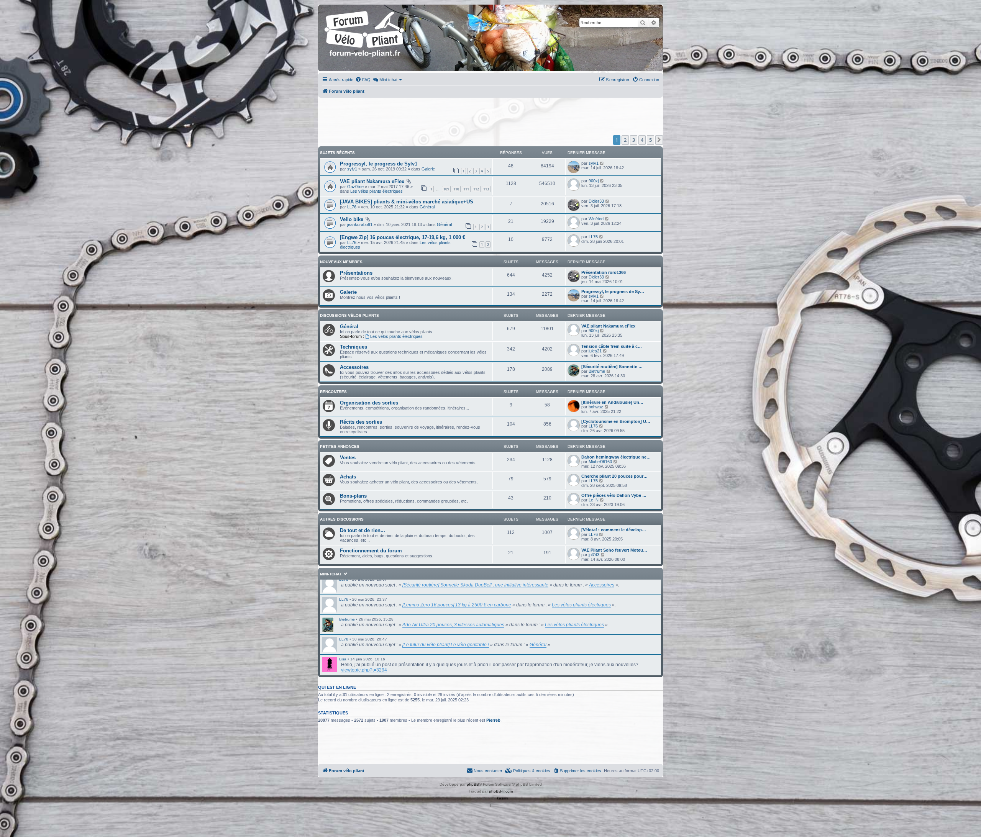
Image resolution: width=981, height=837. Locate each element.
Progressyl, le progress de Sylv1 (378, 164)
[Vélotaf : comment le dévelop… (613, 529)
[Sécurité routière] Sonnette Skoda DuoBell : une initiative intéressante (475, 585)
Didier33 (596, 201)
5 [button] (650, 139)
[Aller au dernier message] (602, 163)
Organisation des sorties (369, 403)
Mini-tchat (330, 574)
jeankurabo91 (359, 224)
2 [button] (625, 139)
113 (486, 189)
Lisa (342, 659)
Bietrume (597, 371)
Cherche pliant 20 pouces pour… (614, 476)
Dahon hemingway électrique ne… (616, 457)
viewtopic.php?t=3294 (364, 670)
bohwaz (596, 407)
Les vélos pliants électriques (376, 191)
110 (456, 189)
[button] (659, 139)
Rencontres (333, 392)
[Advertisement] (490, 116)
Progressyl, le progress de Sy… (612, 291)
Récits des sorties (361, 422)
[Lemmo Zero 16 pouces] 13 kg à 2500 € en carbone (456, 605)
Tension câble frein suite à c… (611, 346)
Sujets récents (337, 153)
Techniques (353, 347)
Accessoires (354, 367)
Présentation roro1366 (603, 272)
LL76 (351, 207)
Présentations (356, 273)
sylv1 (352, 169)
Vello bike (351, 219)
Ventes (348, 457)
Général (427, 207)
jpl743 (594, 554)
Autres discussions (342, 519)
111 (466, 189)
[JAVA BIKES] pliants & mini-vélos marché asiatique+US (406, 202)
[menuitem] (363, 79)
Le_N (594, 500)
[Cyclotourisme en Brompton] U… (615, 421)
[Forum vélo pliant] (365, 38)
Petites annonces (339, 446)
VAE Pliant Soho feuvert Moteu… (614, 550)
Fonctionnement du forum (371, 551)
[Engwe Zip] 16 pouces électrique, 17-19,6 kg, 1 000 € (402, 237)
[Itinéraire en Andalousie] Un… (612, 402)
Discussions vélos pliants (349, 315)
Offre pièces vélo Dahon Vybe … (613, 495)
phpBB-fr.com (501, 791)
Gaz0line (355, 186)
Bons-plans (353, 496)
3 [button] (633, 139)
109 (446, 189)
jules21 (595, 351)
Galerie (428, 169)
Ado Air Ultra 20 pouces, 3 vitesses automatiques (453, 624)
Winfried (596, 218)
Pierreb (493, 720)
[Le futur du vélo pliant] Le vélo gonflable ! (445, 644)
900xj (594, 181)
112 (476, 189)
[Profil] (329, 624)
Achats (348, 477)
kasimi (502, 798)
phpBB (473, 784)
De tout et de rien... (362, 530)
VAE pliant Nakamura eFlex (372, 181)
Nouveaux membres (341, 262)
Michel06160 (600, 461)
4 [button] (642, 139)
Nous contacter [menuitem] (488, 770)
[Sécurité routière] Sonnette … (612, 366)
